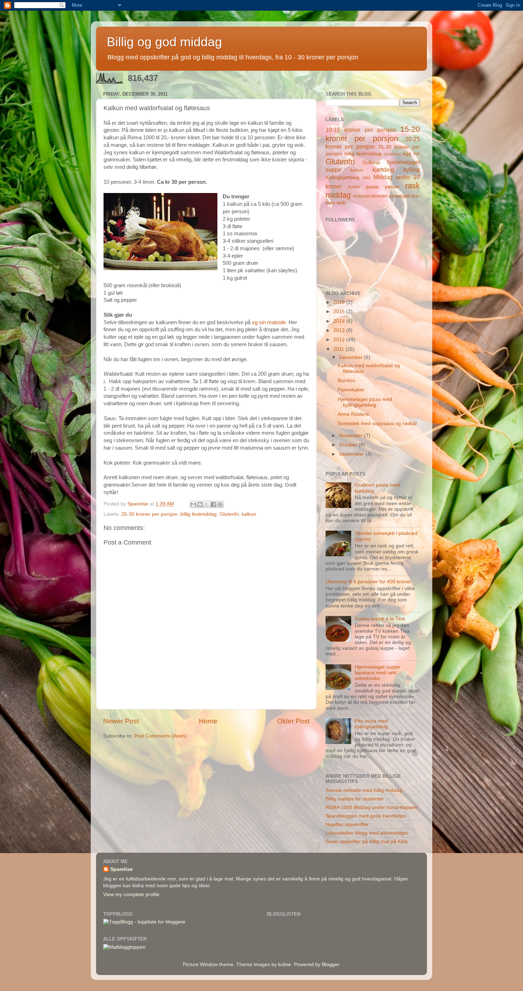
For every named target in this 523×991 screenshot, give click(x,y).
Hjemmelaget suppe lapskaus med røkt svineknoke (377, 672)
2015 (339, 311)
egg (407, 153)
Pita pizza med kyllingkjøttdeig (371, 723)
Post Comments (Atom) (160, 736)
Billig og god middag (164, 41)
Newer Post (121, 721)
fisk (416, 153)
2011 (339, 349)
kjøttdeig (383, 169)
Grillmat (371, 162)
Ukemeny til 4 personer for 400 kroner (368, 581)
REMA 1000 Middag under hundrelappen (372, 807)
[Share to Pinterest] (220, 504)
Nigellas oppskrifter (347, 824)
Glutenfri (229, 514)
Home (208, 721)
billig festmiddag (198, 514)
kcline (284, 964)
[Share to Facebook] (213, 504)
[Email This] (193, 504)
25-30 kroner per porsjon (149, 514)
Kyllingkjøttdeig (342, 177)
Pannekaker (351, 389)
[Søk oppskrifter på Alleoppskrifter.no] (124, 947)
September (352, 454)
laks (366, 177)
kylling (411, 169)
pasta (372, 186)
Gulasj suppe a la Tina (380, 618)
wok (341, 202)
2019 (339, 302)
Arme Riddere (353, 414)
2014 (339, 321)
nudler (354, 186)
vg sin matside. (270, 322)
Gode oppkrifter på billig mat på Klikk (367, 841)
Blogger (330, 964)
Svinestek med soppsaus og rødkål (377, 423)
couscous (392, 154)
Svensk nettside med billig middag (364, 790)
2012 (339, 339)
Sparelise (121, 869)
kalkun (249, 514)
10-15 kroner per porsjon (361, 130)
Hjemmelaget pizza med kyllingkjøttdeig (365, 402)
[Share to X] (206, 504)
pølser (392, 186)
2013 (339, 330)
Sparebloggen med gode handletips (366, 816)
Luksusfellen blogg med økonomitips (367, 833)
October (349, 445)
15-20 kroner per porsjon (373, 134)
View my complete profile (131, 894)
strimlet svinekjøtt (390, 196)
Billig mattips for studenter (355, 799)
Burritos (346, 380)
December (351, 357)
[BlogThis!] (200, 504)
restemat (361, 196)
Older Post (293, 721)
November (351, 435)
